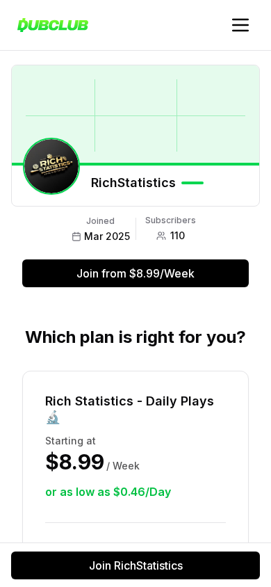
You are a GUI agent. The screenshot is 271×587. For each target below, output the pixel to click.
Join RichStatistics (136, 565)
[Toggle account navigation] (240, 25)
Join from (135, 273)
